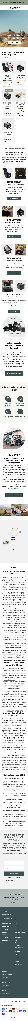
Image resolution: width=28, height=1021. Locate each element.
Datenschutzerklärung (15, 877)
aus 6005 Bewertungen (13, 532)
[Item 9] (20, 249)
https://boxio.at (6, 985)
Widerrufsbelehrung (20, 932)
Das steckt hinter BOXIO (14, 495)
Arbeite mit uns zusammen (18, 950)
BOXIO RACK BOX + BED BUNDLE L (20, 104)
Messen (17, 961)
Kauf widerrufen (8, 918)
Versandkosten (18, 926)
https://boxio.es (6, 980)
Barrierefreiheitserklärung (20, 957)
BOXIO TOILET (5, 926)
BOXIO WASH (20, 75)
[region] (14, 102)
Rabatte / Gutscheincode (19, 946)
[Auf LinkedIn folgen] (24, 1001)
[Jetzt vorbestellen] (23, 99)
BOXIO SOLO (8, 132)
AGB (16, 940)
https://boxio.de (6, 993)
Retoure (17, 929)
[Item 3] (20, 173)
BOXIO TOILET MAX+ (7, 76)
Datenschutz (18, 937)
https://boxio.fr (5, 977)
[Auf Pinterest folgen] (12, 1001)
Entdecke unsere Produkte (14, 373)
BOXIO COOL (5, 935)
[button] (13, 552)
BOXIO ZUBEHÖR (6, 940)
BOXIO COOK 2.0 (7, 104)
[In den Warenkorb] (11, 71)
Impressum (17, 935)
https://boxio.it (5, 990)
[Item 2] (7, 173)
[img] (14, 530)
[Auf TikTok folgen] (20, 1001)
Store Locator (18, 964)
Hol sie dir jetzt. (14, 42)
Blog (16, 943)
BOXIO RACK (5, 937)
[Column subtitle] (20, 211)
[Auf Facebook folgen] (4, 1001)
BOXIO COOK (5, 932)
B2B (16, 954)
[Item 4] (7, 211)
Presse (16, 966)
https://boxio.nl (5, 988)
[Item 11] (20, 286)
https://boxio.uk (6, 982)
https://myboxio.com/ (7, 974)
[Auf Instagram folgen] (8, 1001)
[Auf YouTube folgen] (16, 1001)
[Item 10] (7, 286)
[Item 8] (7, 249)
